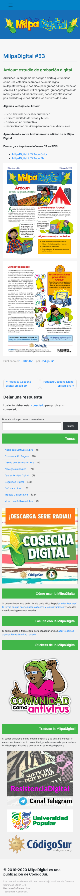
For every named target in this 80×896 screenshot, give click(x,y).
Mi (13, 158)
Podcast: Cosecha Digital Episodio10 (58, 383)
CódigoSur (47, 361)
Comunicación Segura (17, 456)
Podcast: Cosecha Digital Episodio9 (18, 383)
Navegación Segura (15, 469)
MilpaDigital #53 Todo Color (29, 154)
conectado (37, 405)
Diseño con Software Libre (19, 462)
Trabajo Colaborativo (16, 494)
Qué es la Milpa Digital (16, 475)
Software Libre (13, 488)
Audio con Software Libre (19, 449)
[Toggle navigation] (10, 5)
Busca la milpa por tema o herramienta (23, 419)
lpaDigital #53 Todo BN (29, 158)
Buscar (70, 426)
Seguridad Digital (14, 482)
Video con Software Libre (19, 501)
